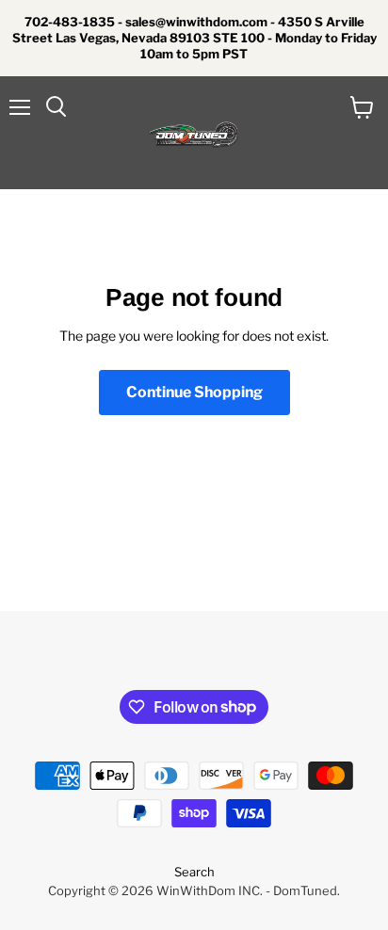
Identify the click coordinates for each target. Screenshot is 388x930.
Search (194, 871)
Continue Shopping (194, 392)
